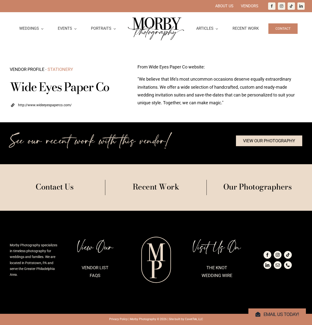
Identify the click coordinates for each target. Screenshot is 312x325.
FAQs (95, 275)
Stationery (60, 69)
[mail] (278, 265)
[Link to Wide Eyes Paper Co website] (65, 104)
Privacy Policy (118, 319)
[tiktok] (291, 6)
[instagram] (281, 6)
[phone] (288, 265)
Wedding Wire (217, 275)
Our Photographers (257, 187)
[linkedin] (301, 6)
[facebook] (271, 6)
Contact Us (54, 187)
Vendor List (95, 267)
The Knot (216, 267)
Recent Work (156, 187)
